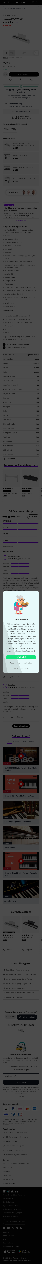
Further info (28, 663)
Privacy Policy (24, 668)
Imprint (16, 668)
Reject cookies (15, 663)
